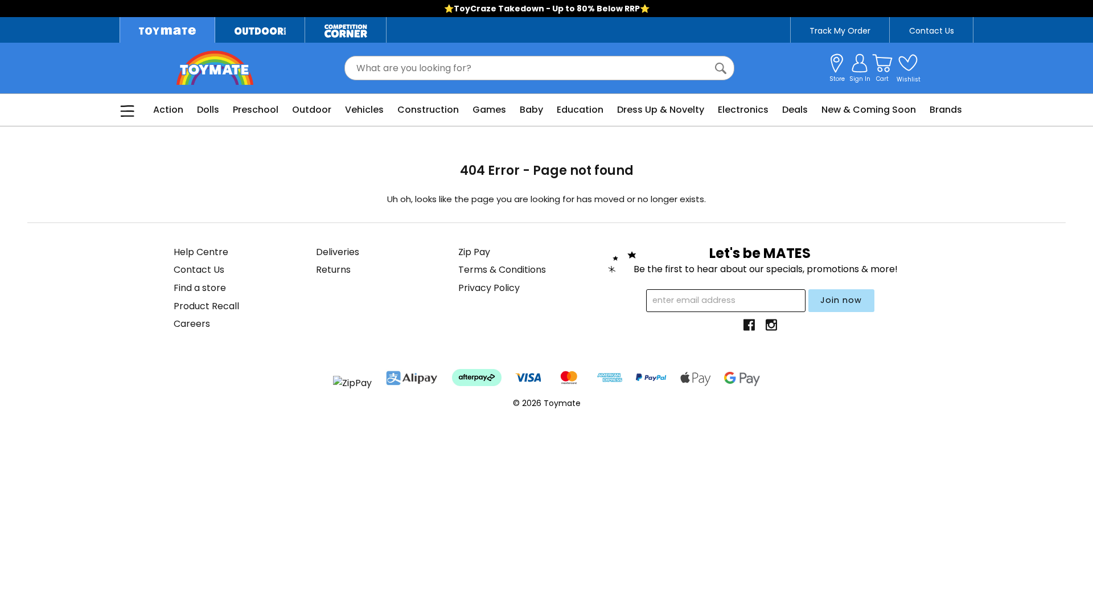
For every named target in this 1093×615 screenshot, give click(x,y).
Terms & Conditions (502, 269)
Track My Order (840, 30)
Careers (192, 323)
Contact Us (931, 30)
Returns (333, 269)
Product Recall (206, 306)
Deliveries (337, 252)
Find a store (200, 287)
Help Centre (201, 252)
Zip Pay (474, 252)
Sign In (859, 79)
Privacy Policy (489, 287)
